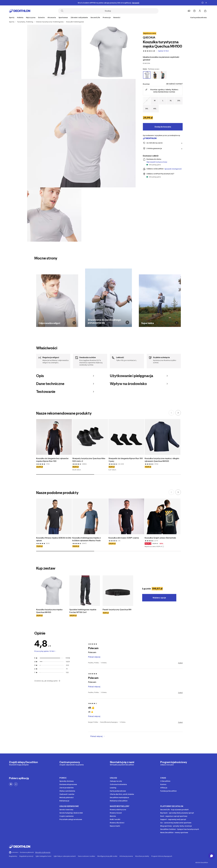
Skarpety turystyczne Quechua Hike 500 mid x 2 (89, 459)
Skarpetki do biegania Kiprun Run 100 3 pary (125, 459)
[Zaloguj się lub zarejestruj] (200, 11)
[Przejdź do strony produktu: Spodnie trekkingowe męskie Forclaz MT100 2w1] (84, 590)
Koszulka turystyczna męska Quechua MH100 (49, 610)
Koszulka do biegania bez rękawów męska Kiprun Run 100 (52, 459)
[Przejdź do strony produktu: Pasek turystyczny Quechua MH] (118, 590)
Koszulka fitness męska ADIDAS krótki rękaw (54, 539)
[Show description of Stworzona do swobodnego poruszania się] (127, 322)
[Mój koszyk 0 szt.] (205, 11)
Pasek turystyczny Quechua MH (117, 609)
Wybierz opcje (159, 598)
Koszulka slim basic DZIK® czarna (123, 538)
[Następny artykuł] (178, 412)
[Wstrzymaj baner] (202, 3)
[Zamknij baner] (206, 3)
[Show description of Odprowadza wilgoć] (74, 322)
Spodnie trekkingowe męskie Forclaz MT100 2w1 (83, 610)
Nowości (116, 17)
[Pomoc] (194, 11)
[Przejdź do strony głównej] (19, 10)
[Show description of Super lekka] (176, 322)
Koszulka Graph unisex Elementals (160, 538)
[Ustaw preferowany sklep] (189, 11)
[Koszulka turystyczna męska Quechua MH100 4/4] (54, 214)
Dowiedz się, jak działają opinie (46, 681)
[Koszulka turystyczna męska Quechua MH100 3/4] (81, 133)
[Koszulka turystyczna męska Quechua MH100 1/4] (108, 52)
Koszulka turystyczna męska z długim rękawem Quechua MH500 (162, 459)
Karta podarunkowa (198, 17)
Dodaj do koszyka (163, 127)
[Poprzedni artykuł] (171, 412)
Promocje (107, 17)
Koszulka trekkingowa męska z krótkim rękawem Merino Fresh (86, 539)
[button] (163, 546)
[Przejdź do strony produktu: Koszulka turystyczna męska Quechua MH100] (51, 590)
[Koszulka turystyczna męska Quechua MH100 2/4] (54, 52)
